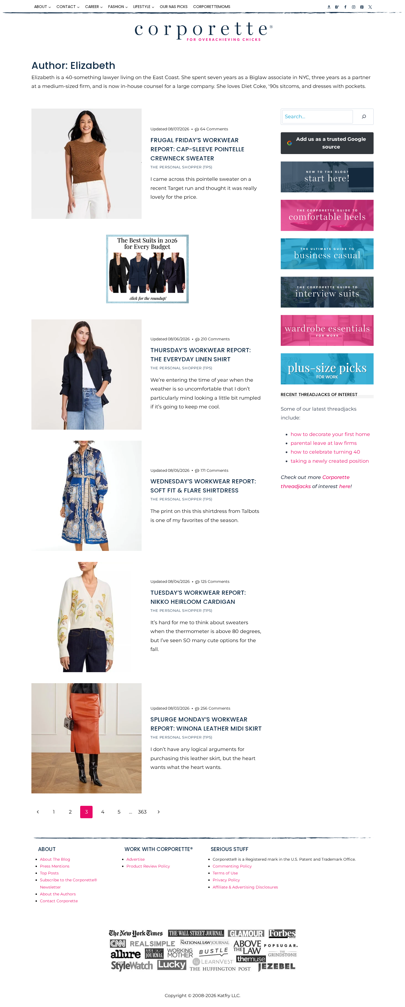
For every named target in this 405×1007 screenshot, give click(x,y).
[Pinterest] (361, 6)
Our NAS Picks (174, 6)
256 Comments (215, 708)
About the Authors (58, 894)
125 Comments (215, 581)
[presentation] (86, 164)
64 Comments (214, 128)
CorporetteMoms (211, 6)
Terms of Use (225, 873)
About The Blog (55, 859)
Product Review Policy (148, 866)
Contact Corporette (59, 900)
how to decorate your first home (330, 434)
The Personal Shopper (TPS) (181, 167)
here (344, 486)
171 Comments (214, 470)
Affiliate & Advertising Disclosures (245, 887)
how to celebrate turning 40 (325, 452)
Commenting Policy (232, 866)
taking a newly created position (330, 461)
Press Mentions (54, 866)
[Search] (364, 116)
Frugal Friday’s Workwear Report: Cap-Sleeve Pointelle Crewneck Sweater (197, 149)
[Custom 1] (329, 6)
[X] (370, 6)
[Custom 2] (337, 6)
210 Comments (215, 338)
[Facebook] (345, 6)
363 (142, 812)
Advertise (135, 859)
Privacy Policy (226, 879)
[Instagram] (353, 6)
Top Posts (49, 873)
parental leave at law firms (324, 443)
